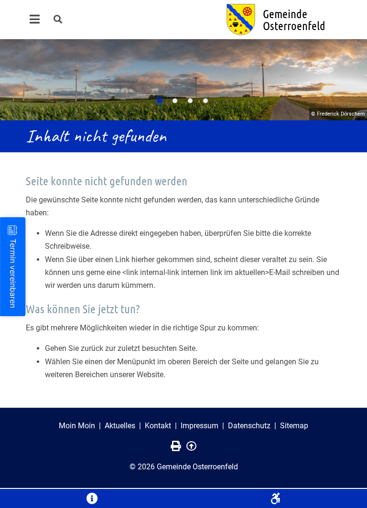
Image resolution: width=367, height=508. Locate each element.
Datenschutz (249, 425)
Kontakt (158, 425)
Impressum (199, 425)
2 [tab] (175, 100)
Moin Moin (77, 425)
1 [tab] (159, 100)
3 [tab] (190, 100)
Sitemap (294, 425)
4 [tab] (205, 100)
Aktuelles (120, 425)
